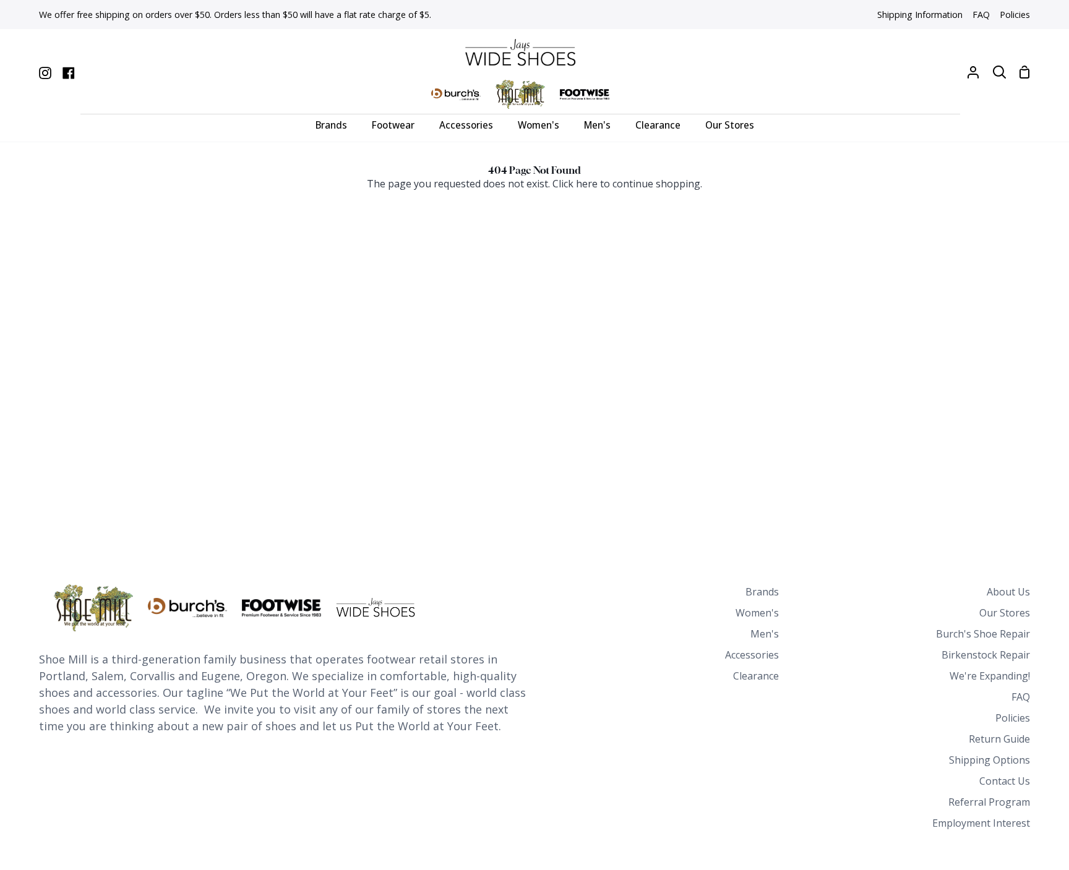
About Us (1008, 592)
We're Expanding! (990, 676)
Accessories (752, 655)
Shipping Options (989, 760)
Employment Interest (981, 823)
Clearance (756, 676)
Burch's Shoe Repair (983, 634)
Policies (1012, 718)
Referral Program (989, 802)
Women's (757, 613)
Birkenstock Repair (986, 655)
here (587, 183)
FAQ (1020, 697)
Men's (764, 634)
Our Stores (1004, 613)
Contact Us (1004, 781)
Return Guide (999, 739)
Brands (762, 592)
